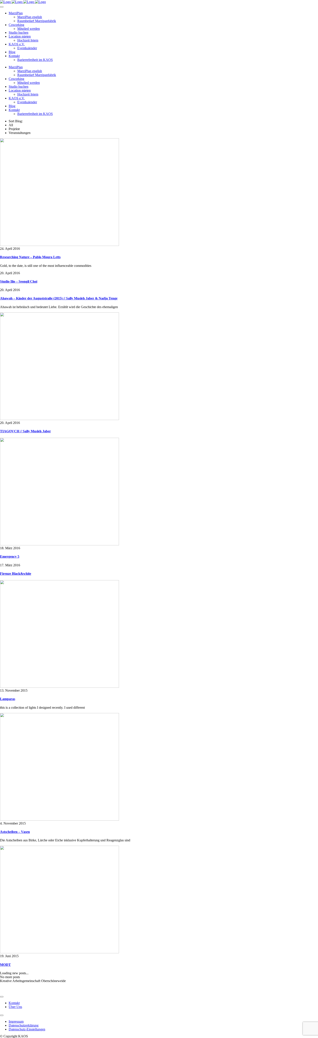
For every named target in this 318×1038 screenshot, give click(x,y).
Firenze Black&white (15, 573)
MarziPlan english (29, 17)
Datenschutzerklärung (24, 1025)
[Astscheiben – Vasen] (59, 819)
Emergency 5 (9, 556)
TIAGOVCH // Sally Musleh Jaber (25, 431)
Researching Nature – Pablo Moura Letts (30, 257)
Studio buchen (18, 32)
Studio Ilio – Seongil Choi (18, 281)
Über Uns (15, 1007)
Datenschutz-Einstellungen (27, 1029)
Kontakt (14, 56)
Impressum (16, 1021)
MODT (5, 964)
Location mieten (20, 36)
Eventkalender (27, 48)
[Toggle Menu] (1, 7)
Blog (12, 52)
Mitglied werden (28, 28)
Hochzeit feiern (27, 40)
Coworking (16, 25)
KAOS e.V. (17, 44)
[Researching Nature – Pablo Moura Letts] (59, 245)
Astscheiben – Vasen (15, 832)
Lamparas (7, 699)
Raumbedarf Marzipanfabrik (36, 21)
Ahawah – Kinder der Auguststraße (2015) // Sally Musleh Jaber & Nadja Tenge (58, 298)
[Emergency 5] (59, 544)
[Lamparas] (59, 686)
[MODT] (59, 952)
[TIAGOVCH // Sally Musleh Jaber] (59, 419)
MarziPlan (16, 13)
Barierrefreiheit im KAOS (35, 60)
